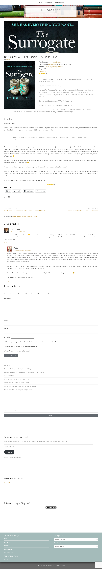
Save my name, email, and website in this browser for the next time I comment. (34, 342)
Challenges (59, 2)
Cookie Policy (8, 552)
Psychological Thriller (56, 66)
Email (6, 329)
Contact (6, 559)
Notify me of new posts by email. (18, 351)
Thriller (47, 66)
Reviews (48, 2)
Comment (8, 298)
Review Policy (8, 549)
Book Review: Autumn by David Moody (16, 383)
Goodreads (42, 71)
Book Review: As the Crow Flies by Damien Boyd (20, 386)
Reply (6, 243)
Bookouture (52, 64)
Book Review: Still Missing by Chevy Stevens (18, 389)
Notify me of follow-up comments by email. (21, 347)
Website (7, 337)
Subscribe (9, 452)
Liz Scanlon (15, 229)
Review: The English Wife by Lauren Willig (17, 369)
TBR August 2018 (9, 376)
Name (6, 320)
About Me (7, 542)
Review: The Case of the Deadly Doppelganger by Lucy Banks (24, 372)
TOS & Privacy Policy (11, 556)
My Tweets (7, 482)
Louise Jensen (56, 62)
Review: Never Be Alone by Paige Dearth (17, 379)
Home (41, 2)
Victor (16, 248)
